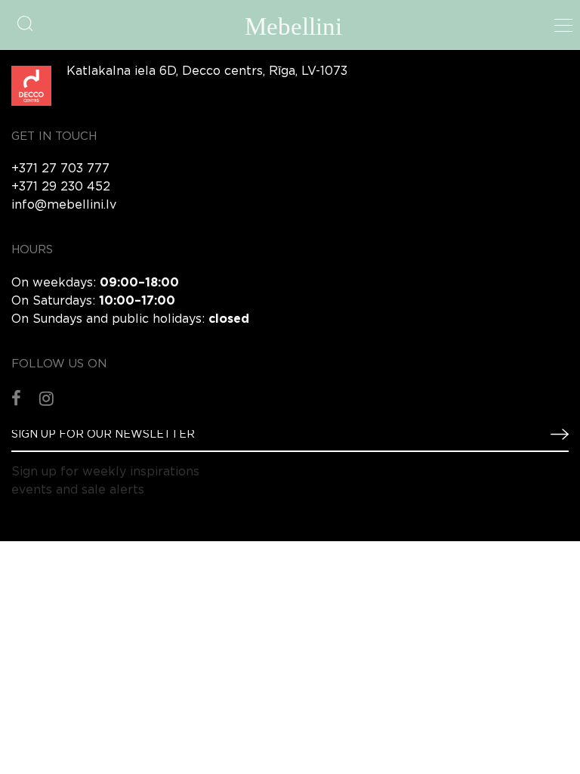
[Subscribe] (553, 434)
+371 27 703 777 (60, 169)
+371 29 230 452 (60, 187)
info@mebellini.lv (63, 205)
